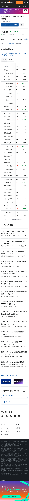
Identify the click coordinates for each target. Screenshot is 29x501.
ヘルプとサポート (20, 431)
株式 (3, 6)
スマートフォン (5, 428)
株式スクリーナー (11, 6)
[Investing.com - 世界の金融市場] (9, 2)
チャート (8, 39)
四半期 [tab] (10, 60)
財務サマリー (4, 43)
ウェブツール (4, 434)
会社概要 (18, 424)
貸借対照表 (18, 43)
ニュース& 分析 (17, 39)
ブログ (3, 424)
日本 (19, 6)
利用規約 (3, 480)
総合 (2, 39)
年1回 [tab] (4, 60)
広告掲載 (18, 428)
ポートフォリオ (5, 431)
